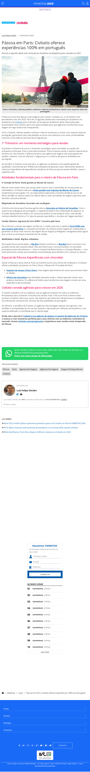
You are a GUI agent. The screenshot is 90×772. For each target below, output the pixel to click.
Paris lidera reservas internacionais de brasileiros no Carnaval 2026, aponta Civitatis (40, 427)
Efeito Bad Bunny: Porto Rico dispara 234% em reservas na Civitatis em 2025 (37, 432)
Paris (14, 369)
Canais (6, 709)
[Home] (3, 692)
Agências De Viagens (49, 369)
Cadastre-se (45, 574)
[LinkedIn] (17, 394)
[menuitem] (45, 708)
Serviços (7, 716)
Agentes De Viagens (28, 369)
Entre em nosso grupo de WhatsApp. (33, 355)
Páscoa (6, 369)
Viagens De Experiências (71, 369)
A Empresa (8, 730)
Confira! (64, 399)
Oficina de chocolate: (16, 277)
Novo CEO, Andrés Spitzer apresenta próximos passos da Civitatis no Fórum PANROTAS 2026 (44, 423)
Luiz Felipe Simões (9, 35)
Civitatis (18, 122)
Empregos (7, 723)
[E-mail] (21, 394)
